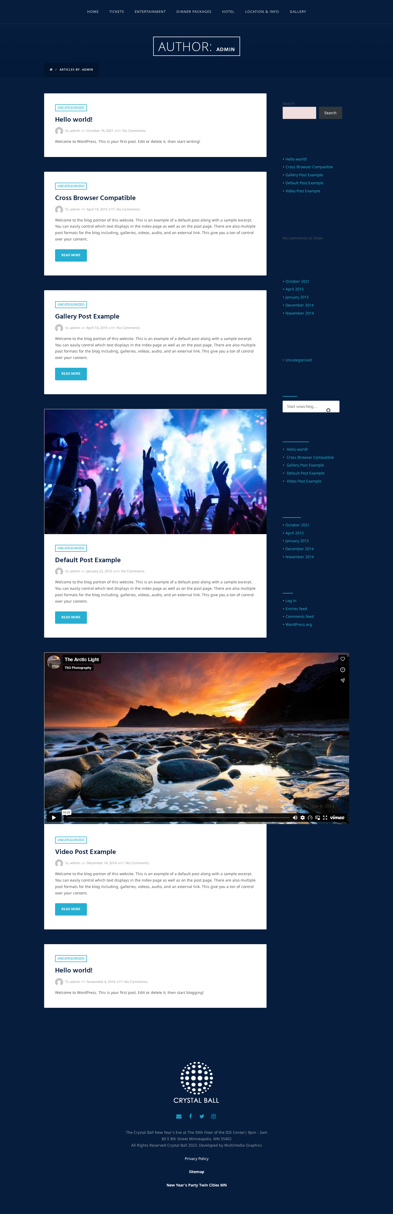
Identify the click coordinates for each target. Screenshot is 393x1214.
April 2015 (295, 289)
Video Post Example (85, 852)
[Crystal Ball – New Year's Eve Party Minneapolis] (196, 1082)
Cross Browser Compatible (95, 198)
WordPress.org (299, 624)
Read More (70, 255)
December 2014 (300, 305)
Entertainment (150, 12)
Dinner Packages (193, 12)
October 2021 (298, 281)
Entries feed (296, 608)
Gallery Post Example (87, 316)
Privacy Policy (197, 1158)
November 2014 (300, 313)
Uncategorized (70, 108)
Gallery (298, 12)
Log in (291, 600)
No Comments (134, 130)
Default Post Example (88, 560)
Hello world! (74, 119)
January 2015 (297, 297)
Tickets (116, 12)
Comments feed (300, 616)
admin (75, 130)
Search (289, 103)
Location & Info (262, 12)
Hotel (228, 12)
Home (93, 12)
